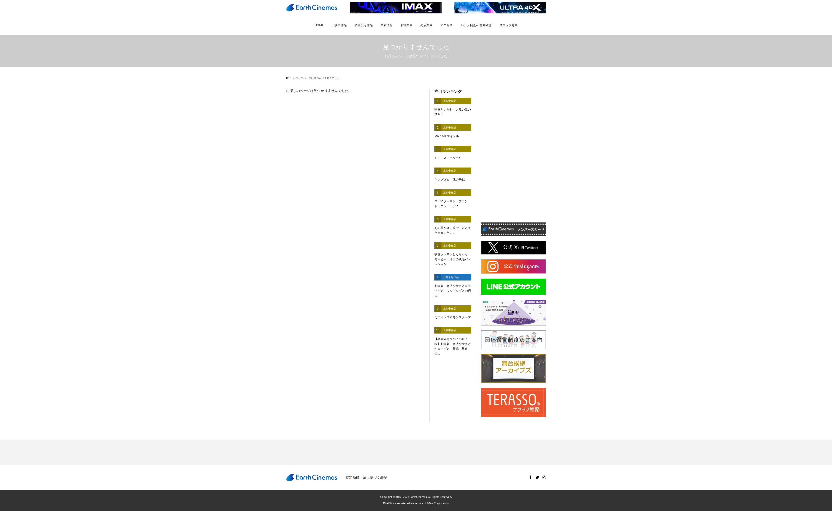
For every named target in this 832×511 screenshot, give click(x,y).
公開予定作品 (363, 25)
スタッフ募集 (508, 25)
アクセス (446, 25)
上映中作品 (339, 25)
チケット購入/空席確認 (476, 25)
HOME (319, 25)
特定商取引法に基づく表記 (366, 477)
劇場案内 (406, 25)
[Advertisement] (513, 154)
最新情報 (386, 25)
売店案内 (426, 25)
